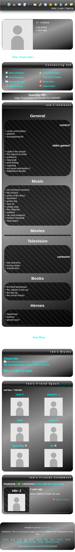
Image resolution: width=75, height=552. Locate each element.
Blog (24, 4)
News (12, 539)
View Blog (38, 337)
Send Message (15, 77)
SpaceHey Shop (52, 542)
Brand (31, 539)
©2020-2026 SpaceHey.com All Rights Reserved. (37, 546)
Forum (35, 4)
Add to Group (15, 86)
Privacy (60, 539)
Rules (19, 539)
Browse (9, 4)
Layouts (45, 4)
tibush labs (46, 527)
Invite (56, 4)
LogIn (61, 8)
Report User (48, 86)
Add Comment (54, 484)
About (71, 4)
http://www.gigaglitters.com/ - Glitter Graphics (27, 364)
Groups (40, 4)
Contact (18, 542)
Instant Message (16, 81)
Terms (52, 539)
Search (14, 4)
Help (53, 8)
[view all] (65, 384)
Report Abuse (30, 542)
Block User (48, 81)
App (61, 4)
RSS (46, 539)
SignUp (69, 8)
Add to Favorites (51, 73)
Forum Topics (26, 57)
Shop (66, 4)
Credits (39, 539)
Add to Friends (16, 73)
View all (40, 484)
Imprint (68, 539)
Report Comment (62, 500)
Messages (19, 4)
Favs (50, 4)
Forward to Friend (51, 77)
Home (4, 4)
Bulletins (30, 4)
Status (40, 542)
